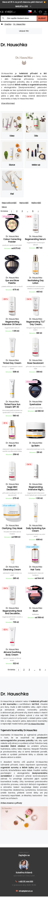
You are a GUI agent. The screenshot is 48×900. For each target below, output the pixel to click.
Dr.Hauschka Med (36, 723)
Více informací (8, 103)
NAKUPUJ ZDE (21, 6)
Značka (8, 24)
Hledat (42, 18)
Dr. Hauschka (19, 24)
